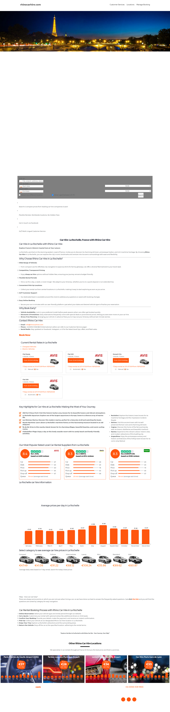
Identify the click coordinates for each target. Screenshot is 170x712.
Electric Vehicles (28, 349)
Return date (23, 189)
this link (135, 599)
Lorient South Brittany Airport (106, 657)
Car (21, 462)
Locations (130, 5)
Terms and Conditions (27, 703)
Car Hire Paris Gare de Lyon (149, 657)
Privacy (22, 698)
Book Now (24, 335)
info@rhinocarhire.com (135, 691)
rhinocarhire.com (30, 4)
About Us (22, 691)
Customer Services (117, 5)
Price (22, 468)
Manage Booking (143, 5)
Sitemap (22, 700)
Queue (23, 476)
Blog (20, 696)
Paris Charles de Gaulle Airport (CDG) (21, 657)
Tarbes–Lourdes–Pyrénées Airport (64, 657)
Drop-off (23, 473)
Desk (22, 465)
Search (140, 195)
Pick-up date (23, 183)
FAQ (20, 693)
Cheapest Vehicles (29, 347)
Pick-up (22, 178)
